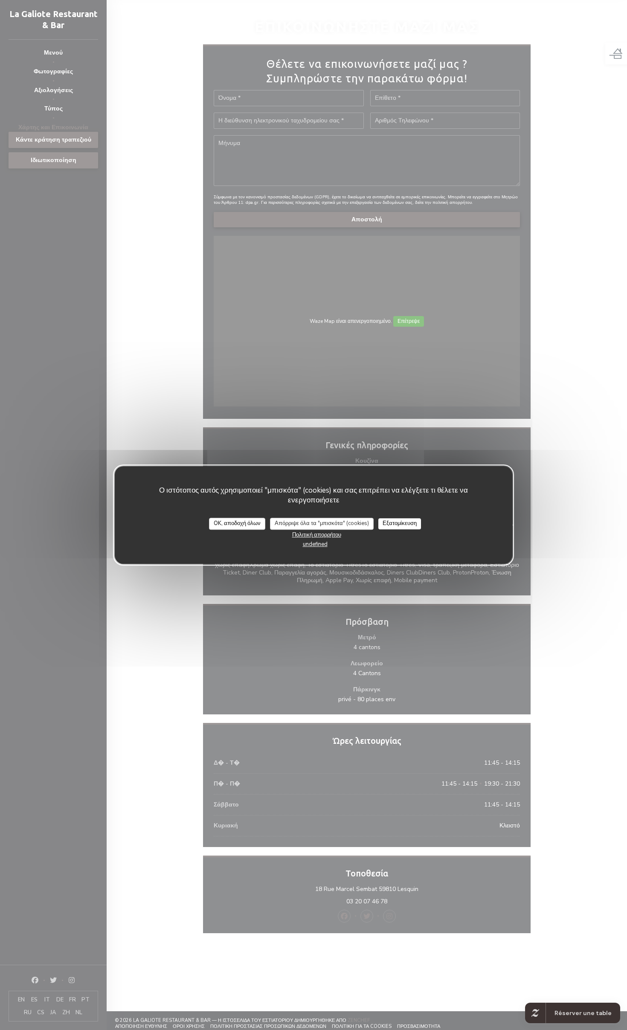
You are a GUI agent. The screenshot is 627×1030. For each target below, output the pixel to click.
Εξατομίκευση (400, 523)
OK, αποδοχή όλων (237, 523)
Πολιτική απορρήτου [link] (316, 534)
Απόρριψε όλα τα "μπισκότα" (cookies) (322, 523)
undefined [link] (315, 544)
